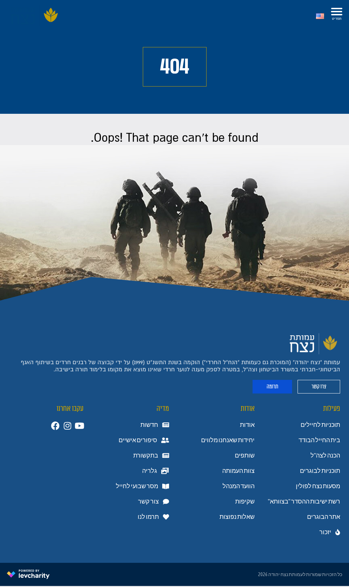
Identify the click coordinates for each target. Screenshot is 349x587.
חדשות (149, 424)
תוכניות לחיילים (320, 424)
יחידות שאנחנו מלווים (228, 440)
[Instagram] (67, 425)
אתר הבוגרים (323, 516)
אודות (247, 424)
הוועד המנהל (239, 486)
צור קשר (148, 501)
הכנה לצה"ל (325, 455)
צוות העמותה (238, 470)
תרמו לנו (148, 516)
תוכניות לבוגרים (320, 470)
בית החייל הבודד (319, 440)
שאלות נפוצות (237, 516)
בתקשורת (145, 455)
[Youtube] (79, 425)
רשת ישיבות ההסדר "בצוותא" (304, 501)
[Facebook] (55, 425)
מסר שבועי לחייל (137, 486)
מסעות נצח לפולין (318, 486)
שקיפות (245, 501)
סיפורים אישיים (138, 440)
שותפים (245, 455)
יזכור (325, 532)
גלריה (149, 470)
